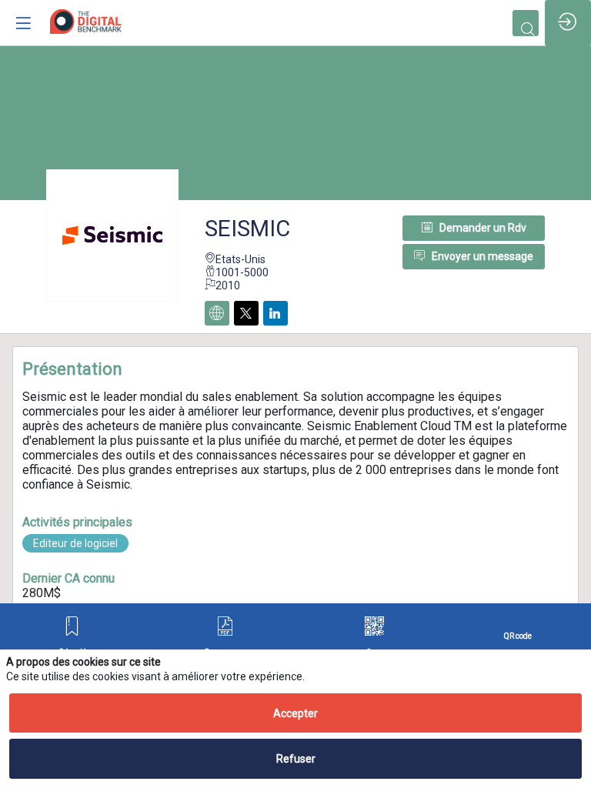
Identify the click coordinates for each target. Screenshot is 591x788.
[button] (72, 636)
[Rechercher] (526, 23)
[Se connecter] (568, 23)
